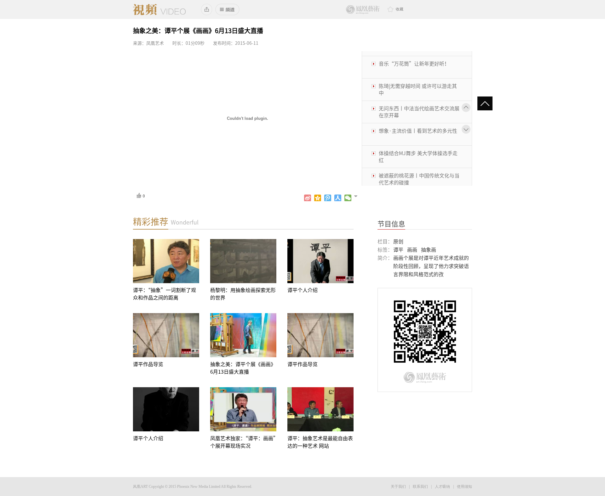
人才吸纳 (442, 486)
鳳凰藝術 (363, 9)
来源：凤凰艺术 (148, 43)
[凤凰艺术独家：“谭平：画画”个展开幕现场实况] (243, 409)
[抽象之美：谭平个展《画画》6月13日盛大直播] (243, 335)
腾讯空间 (317, 198)
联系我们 (420, 486)
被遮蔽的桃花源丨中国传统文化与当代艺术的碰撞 (419, 174)
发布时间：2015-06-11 (235, 43)
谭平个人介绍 (302, 290)
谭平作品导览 (148, 364)
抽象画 (428, 249)
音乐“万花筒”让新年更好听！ (414, 58)
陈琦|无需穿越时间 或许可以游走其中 (418, 85)
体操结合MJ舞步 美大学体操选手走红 (418, 152)
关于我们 (398, 486)
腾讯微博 (327, 198)
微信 (347, 198)
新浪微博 (307, 198)
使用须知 (464, 486)
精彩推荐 (150, 221)
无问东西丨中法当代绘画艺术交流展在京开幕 (419, 107)
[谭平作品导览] (166, 335)
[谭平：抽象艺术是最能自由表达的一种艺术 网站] (320, 409)
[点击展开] (358, 195)
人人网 (337, 198)
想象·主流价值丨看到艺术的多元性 (418, 126)
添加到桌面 (207, 9)
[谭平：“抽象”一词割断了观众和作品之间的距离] (166, 261)
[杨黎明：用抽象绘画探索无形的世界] (243, 261)
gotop (487, 104)
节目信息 (391, 223)
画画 (412, 249)
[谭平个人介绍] (320, 261)
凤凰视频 (159, 9)
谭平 (398, 249)
